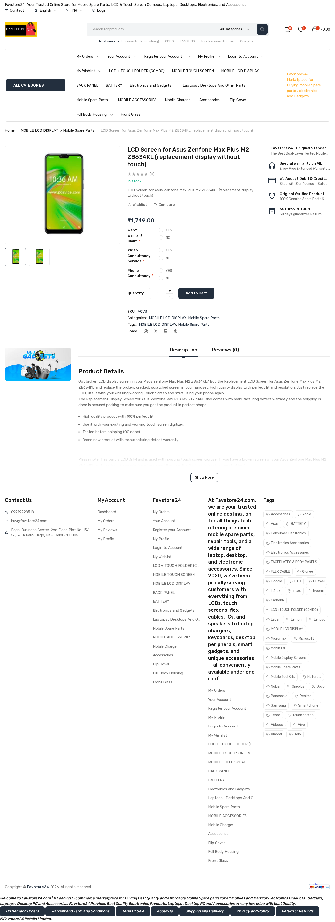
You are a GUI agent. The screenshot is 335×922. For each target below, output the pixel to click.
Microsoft (306, 638)
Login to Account (243, 56)
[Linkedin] (165, 331)
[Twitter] (155, 331)
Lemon (296, 619)
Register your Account (163, 56)
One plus (246, 41)
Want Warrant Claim (135, 235)
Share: (133, 331)
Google (276, 581)
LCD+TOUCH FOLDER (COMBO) (294, 610)
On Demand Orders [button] (22, 911)
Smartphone (308, 705)
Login (101, 10)
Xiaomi (276, 734)
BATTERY (114, 85)
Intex (297, 591)
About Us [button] (165, 911)
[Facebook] (146, 331)
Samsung (278, 705)
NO (168, 237)
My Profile (206, 56)
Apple (306, 514)
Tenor (275, 715)
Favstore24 (38, 887)
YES (169, 230)
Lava (275, 619)
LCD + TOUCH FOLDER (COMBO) (137, 71)
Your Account (118, 56)
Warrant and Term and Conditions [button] (80, 911)
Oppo (321, 686)
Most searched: (110, 41)
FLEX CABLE (280, 572)
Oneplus (298, 686)
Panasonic (279, 696)
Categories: (137, 318)
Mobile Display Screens (289, 658)
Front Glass (130, 114)
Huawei (319, 581)
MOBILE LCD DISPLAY (240, 71)
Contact (17, 10)
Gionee (307, 572)
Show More (204, 477)
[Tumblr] (175, 331)
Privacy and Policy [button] (252, 911)
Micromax (278, 638)
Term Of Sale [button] (133, 911)
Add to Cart (196, 293)
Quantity (136, 293)
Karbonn (277, 600)
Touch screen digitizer (217, 41)
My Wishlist (85, 71)
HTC (297, 581)
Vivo (301, 725)
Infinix (275, 591)
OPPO (169, 41)
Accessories (209, 100)
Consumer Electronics (288, 533)
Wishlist (140, 204)
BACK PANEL (87, 85)
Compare (166, 204)
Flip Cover (238, 100)
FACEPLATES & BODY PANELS (294, 562)
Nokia (275, 686)
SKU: (131, 311)
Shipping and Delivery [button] (204, 911)
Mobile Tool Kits (283, 677)
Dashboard (106, 512)
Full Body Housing (91, 114)
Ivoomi (318, 591)
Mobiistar (278, 648)
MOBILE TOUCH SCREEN (193, 71)
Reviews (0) (225, 350)
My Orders (84, 56)
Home (10, 130)
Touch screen (303, 715)
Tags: (132, 324)
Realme (306, 696)
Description (183, 350)
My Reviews (107, 530)
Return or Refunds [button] (297, 911)
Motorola (314, 677)
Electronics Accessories (290, 543)
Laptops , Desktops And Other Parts (214, 85)
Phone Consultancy (140, 273)
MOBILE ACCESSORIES (137, 100)
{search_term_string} (142, 41)
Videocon (278, 725)
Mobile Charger (177, 100)
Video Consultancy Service (139, 255)
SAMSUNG (187, 41)
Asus (275, 524)
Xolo (297, 734)
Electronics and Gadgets (150, 85)
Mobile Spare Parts (92, 100)
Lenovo (319, 619)
